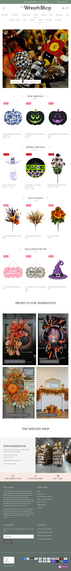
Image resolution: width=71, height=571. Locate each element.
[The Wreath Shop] (35, 8)
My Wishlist (58, 20)
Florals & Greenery (14, 20)
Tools (24, 20)
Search (39, 491)
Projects (41, 20)
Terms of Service (41, 502)
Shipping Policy (41, 504)
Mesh (50, 15)
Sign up (8, 541)
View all (35, 98)
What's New (5, 15)
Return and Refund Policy (44, 499)
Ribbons (43, 15)
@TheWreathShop (47, 535)
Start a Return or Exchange (44, 496)
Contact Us (40, 507)
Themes (36, 15)
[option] (35, 58)
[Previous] (6, 58)
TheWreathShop (47, 529)
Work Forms (59, 15)
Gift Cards (49, 20)
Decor (67, 15)
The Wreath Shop (10, 566)
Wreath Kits (15, 15)
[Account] (63, 8)
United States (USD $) (62, 1)
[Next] (64, 58)
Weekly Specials (25, 15)
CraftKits (43, 2)
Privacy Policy (41, 494)
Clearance (32, 20)
